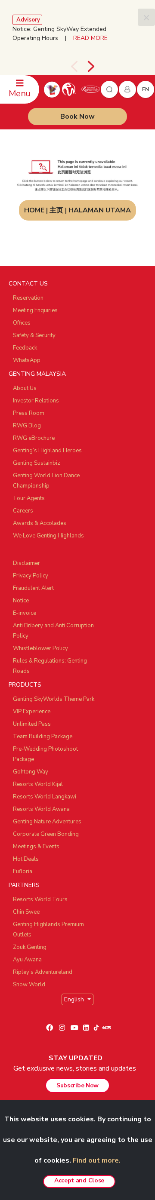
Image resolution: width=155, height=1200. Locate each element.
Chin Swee (26, 912)
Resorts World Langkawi (44, 797)
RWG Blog (27, 426)
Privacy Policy (30, 576)
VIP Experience (31, 711)
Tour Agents (29, 498)
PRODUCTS (25, 685)
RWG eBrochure (34, 438)
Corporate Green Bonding (46, 834)
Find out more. (97, 1160)
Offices (22, 323)
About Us (25, 388)
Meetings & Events (36, 846)
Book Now (77, 116)
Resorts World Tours (40, 899)
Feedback (25, 348)
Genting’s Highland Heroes (47, 450)
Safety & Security (34, 335)
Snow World (29, 984)
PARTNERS (24, 885)
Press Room (28, 413)
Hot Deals (26, 859)
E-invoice (24, 613)
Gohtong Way (30, 772)
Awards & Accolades (39, 523)
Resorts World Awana (41, 809)
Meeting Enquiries (35, 310)
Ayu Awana (27, 960)
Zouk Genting (29, 947)
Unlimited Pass (32, 724)
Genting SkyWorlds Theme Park (53, 699)
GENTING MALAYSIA (37, 374)
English (75, 999)
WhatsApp (26, 360)
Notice (21, 601)
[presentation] (74, 66)
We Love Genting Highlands (48, 536)
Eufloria (22, 871)
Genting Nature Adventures (47, 822)
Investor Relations (36, 401)
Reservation (28, 298)
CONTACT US (28, 283)
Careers (23, 511)
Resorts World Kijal (38, 784)
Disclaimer (26, 563)
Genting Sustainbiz (36, 463)
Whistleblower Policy (40, 648)
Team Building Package (42, 736)
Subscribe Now (77, 1085)
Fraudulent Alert (33, 588)
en (145, 89)
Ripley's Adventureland (42, 972)
